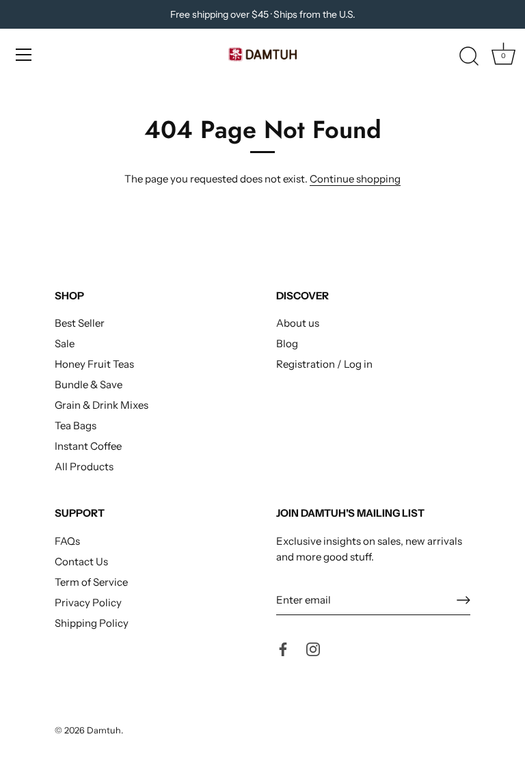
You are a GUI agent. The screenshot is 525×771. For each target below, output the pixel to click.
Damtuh (104, 730)
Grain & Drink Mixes (101, 404)
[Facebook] (283, 648)
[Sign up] (463, 600)
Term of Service (91, 582)
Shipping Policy (92, 623)
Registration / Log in (324, 363)
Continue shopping (355, 178)
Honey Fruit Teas (94, 363)
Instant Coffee (88, 445)
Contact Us (81, 561)
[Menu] (24, 55)
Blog (287, 343)
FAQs (67, 541)
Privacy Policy (88, 602)
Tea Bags (75, 425)
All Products (84, 466)
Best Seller (80, 322)
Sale (65, 343)
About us (297, 322)
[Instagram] (313, 648)
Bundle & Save (88, 384)
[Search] (469, 57)
